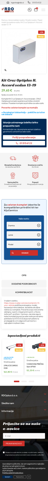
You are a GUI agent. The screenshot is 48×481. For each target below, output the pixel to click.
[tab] (24, 275)
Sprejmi (7, 477)
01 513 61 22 (36, 2)
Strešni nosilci (31, 20)
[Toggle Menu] (43, 10)
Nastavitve (20, 477)
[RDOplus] (7, 9)
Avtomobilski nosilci (16, 20)
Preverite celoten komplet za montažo (19, 107)
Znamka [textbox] (11, 225)
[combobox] (24, 225)
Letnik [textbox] (10, 235)
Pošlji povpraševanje (24, 137)
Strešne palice (9, 362)
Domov (4, 20)
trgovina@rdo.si (17, 2)
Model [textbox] (10, 244)
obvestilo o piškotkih (37, 455)
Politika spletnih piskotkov (12, 473)
